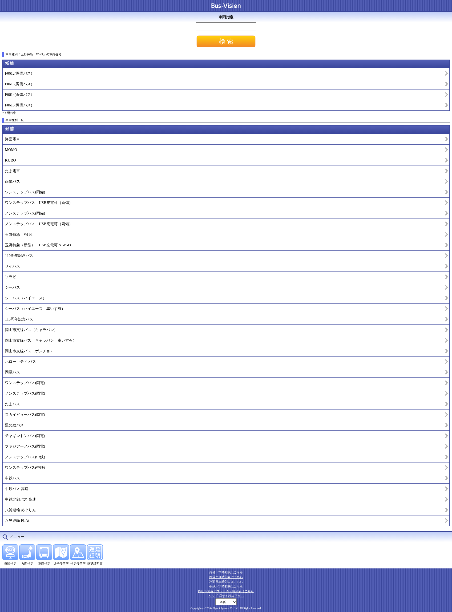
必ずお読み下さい (231, 596)
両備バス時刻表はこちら (226, 572)
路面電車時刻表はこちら (226, 582)
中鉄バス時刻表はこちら (226, 586)
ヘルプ (213, 596)
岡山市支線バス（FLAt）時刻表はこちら (226, 591)
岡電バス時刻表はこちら (226, 577)
